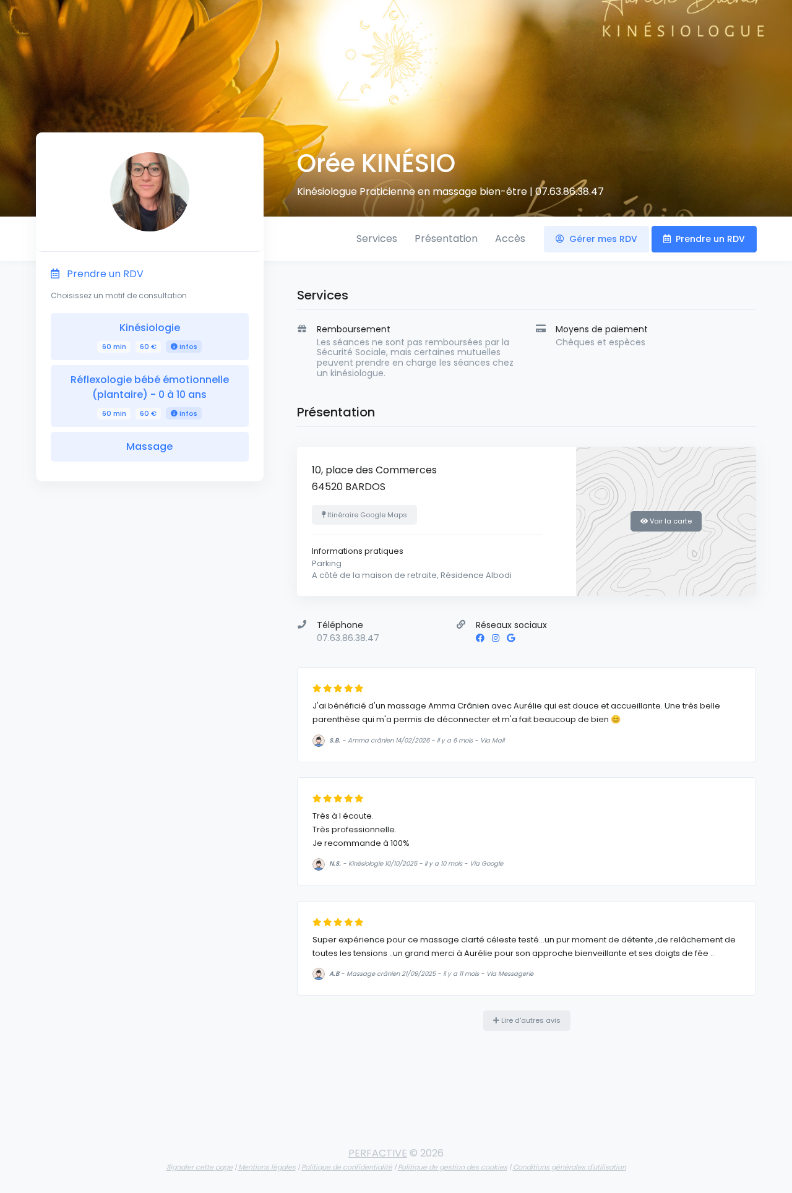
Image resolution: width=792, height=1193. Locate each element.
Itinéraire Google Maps (366, 515)
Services (376, 238)
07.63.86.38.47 (569, 191)
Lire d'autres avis (530, 1020)
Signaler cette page (199, 1167)
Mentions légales (267, 1167)
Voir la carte (670, 521)
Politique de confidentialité (346, 1167)
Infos (187, 346)
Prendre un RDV (709, 239)
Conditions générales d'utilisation (569, 1167)
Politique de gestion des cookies (452, 1167)
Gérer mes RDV (602, 239)
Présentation (446, 238)
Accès (510, 238)
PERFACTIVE (377, 1153)
